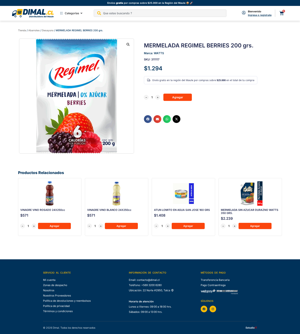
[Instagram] (213, 309)
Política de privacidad (56, 306)
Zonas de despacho (55, 285)
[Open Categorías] (81, 13)
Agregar (177, 97)
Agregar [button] (54, 225)
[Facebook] (204, 309)
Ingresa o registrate (260, 15)
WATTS (159, 53)
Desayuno (47, 30)
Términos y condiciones (58, 311)
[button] (128, 44)
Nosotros (48, 290)
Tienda (22, 30)
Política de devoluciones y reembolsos (67, 300)
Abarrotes (34, 30)
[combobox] (160, 13)
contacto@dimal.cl (148, 280)
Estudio (251, 327)
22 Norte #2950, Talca (157, 290)
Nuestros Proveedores (57, 295)
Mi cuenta (49, 280)
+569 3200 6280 (151, 285)
